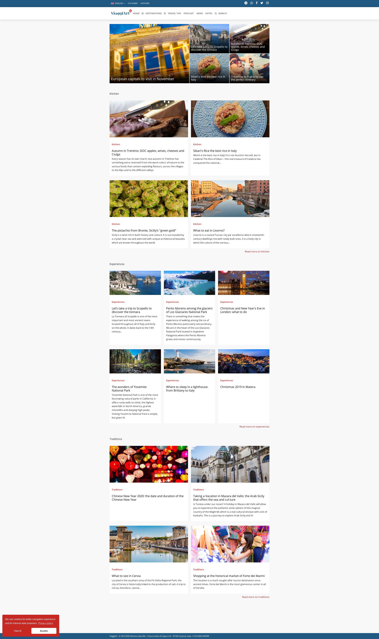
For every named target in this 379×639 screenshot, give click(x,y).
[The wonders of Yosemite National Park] (135, 361)
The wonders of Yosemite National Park (129, 388)
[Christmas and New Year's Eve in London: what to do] (243, 283)
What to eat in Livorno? (209, 230)
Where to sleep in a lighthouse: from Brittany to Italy (187, 388)
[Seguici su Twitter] (262, 3)
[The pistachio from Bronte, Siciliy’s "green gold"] (149, 198)
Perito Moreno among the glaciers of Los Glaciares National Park (189, 310)
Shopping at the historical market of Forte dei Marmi (229, 576)
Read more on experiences (254, 426)
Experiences (118, 301)
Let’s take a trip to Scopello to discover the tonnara (132, 310)
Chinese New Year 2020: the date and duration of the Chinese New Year (148, 498)
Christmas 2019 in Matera (237, 387)
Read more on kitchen (257, 251)
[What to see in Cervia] (149, 544)
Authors (145, 3)
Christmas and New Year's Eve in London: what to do (242, 310)
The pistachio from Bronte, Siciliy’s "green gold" (144, 230)
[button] (118, 3)
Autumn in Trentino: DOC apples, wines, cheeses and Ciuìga (148, 152)
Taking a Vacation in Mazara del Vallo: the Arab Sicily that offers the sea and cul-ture (228, 498)
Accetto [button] (44, 631)
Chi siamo (133, 3)
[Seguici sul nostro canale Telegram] (246, 3)
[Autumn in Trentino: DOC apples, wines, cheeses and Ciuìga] (149, 118)
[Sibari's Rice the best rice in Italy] (230, 118)
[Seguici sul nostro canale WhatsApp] (252, 3)
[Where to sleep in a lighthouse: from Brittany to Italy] (189, 361)
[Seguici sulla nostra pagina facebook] (256, 3)
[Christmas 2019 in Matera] (243, 361)
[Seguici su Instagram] (267, 3)
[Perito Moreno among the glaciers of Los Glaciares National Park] (189, 283)
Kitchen (116, 144)
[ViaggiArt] (121, 13)
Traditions (117, 489)
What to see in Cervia (126, 576)
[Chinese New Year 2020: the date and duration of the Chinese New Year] (149, 464)
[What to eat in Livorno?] (230, 198)
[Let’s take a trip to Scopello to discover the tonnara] (135, 283)
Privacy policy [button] (45, 623)
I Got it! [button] (17, 631)
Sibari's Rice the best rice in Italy (215, 151)
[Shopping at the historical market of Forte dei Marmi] (230, 544)
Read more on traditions (255, 597)
